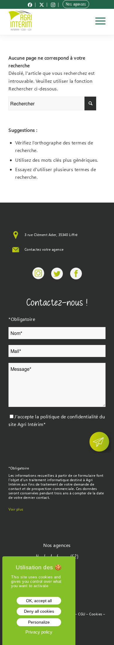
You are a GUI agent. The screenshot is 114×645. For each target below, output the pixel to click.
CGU (81, 614)
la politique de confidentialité (66, 416)
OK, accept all (39, 600)
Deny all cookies (39, 611)
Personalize (39, 622)
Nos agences (76, 4)
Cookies (95, 614)
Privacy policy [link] (38, 631)
